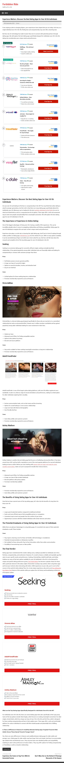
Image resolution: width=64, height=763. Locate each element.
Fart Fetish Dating (33, 561)
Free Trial (32, 604)
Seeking (7, 590)
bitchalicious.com (25, 235)
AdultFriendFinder (11, 657)
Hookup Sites (7, 749)
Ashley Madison (10, 690)
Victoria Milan (10, 623)
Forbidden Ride (10, 4)
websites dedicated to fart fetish (44, 210)
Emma (17, 23)
